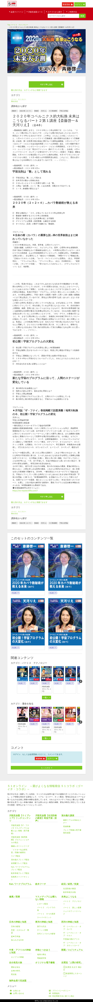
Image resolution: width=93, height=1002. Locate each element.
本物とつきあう (42, 950)
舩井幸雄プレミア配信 (20, 873)
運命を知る (14, 101)
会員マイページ (17, 12)
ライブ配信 (15, 856)
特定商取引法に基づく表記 (63, 996)
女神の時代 (15, 971)
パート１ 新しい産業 (72, 907)
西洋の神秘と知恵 (70, 922)
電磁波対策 (41, 958)
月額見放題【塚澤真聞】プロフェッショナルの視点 (20, 840)
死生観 (13, 974)
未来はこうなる (68, 896)
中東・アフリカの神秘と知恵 (20, 951)
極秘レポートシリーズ (20, 846)
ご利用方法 (72, 12)
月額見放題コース (35, 12)
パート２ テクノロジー (19, 25)
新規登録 (66, 4)
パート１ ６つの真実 (46, 914)
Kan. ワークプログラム (20, 884)
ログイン (78, 4)
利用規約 (56, 993)
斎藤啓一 (14, 111)
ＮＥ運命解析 (53, 111)
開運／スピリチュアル (72, 950)
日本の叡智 (15, 926)
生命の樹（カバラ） (26, 111)
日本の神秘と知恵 (17, 922)
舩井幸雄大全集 (69, 892)
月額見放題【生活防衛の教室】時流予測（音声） (46, 818)
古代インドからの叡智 (46, 933)
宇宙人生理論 (64, 111)
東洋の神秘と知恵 (44, 922)
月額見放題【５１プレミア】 (46, 689)
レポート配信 (42, 904)
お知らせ (16, 990)
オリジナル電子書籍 (45, 962)
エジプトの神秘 (17, 957)
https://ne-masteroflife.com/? (25, 490)
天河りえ (43, 111)
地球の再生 (41, 954)
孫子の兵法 (41, 926)
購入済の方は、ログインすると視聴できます (29, 90)
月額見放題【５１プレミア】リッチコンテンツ (20, 818)
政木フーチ (40, 884)
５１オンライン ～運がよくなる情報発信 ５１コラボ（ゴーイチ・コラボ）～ (45, 787)
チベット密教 (42, 930)
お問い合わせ (18, 993)
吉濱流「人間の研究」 (72, 962)
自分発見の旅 (15, 962)
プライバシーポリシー (61, 990)
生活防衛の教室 (69, 888)
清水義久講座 (67, 815)
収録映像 (66, 826)
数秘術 (36, 111)
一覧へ (45, 697)
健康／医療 (14, 896)
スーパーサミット (44, 917)
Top (8, 25)
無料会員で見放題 (17, 980)
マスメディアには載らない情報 (46, 898)
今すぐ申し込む (46, 84)
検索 (82, 16)
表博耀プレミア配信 (19, 863)
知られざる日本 (17, 940)
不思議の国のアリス (71, 939)
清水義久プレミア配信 (20, 859)
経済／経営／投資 (70, 884)
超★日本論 (15, 936)
